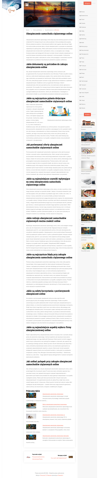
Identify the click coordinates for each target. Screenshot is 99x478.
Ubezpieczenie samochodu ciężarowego (53, 394)
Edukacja (83, 27)
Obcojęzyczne (84, 54)
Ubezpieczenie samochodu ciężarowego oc (54, 415)
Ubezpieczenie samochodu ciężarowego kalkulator (56, 436)
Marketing (83, 38)
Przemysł (83, 65)
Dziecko (83, 23)
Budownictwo (84, 15)
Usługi (83, 100)
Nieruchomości (85, 50)
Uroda (82, 96)
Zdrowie (83, 108)
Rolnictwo (83, 69)
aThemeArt (60, 475)
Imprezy (83, 35)
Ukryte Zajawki (85, 92)
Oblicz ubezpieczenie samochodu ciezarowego (55, 404)
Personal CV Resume (45, 475)
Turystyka (83, 88)
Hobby (82, 31)
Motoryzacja (84, 46)
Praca (82, 58)
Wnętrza (83, 104)
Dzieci (82, 19)
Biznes (57, 30)
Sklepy (83, 73)
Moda (82, 42)
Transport (83, 85)
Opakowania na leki (86, 187)
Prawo (82, 61)
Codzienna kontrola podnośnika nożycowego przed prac (87, 238)
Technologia (84, 81)
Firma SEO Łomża (85, 251)
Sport (82, 77)
